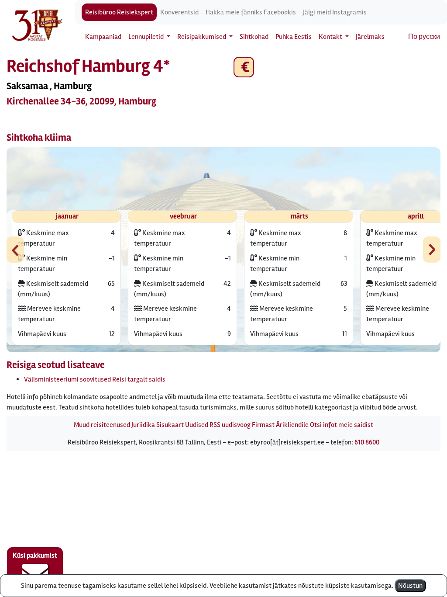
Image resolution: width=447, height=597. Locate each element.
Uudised (196, 424)
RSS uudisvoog (230, 424)
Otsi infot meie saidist (341, 424)
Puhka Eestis (293, 36)
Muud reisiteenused (102, 424)
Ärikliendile (292, 424)
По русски (424, 36)
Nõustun (410, 585)
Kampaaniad (103, 36)
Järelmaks (370, 36)
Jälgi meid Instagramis (335, 12)
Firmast (263, 424)
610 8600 (366, 442)
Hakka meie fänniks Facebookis (251, 12)
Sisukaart (170, 424)
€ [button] (244, 67)
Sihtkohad (254, 36)
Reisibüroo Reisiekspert (119, 12)
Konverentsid (179, 12)
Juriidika (143, 424)
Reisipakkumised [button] (202, 36)
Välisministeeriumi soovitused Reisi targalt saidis (94, 379)
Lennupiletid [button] (146, 36)
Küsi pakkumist (35, 555)
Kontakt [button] (331, 36)
